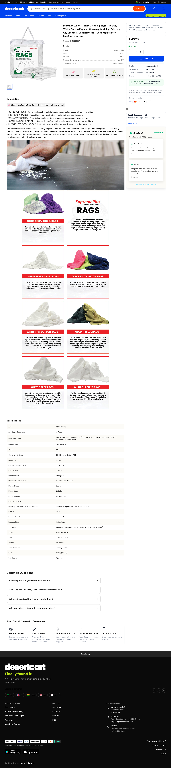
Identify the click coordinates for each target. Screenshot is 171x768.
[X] (159, 690)
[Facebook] (164, 690)
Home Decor (29, 16)
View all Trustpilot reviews (146, 184)
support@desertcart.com (122, 722)
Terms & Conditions (156, 741)
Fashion (41, 16)
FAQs (163, 754)
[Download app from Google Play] (13, 752)
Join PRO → (132, 123)
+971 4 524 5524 (118, 731)
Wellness (8, 16)
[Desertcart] (14, 8)
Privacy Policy (159, 745)
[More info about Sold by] (157, 66)
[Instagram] (154, 690)
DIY (49, 16)
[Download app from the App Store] (31, 752)
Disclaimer (160, 749)
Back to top (85, 654)
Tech (18, 16)
